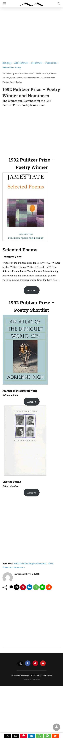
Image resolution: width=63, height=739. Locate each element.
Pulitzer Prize (51, 63)
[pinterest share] (23, 587)
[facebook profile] (27, 663)
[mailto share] (16, 587)
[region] (31, 131)
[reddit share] (49, 587)
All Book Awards (21, 63)
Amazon (31, 290)
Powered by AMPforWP (31, 679)
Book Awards (36, 63)
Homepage (6, 63)
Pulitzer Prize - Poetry (11, 67)
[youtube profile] (43, 663)
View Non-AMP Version (41, 675)
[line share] (42, 587)
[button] (7, 736)
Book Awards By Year (32, 77)
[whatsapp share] (36, 587)
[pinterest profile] (35, 663)
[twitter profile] (20, 663)
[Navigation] (3, 3)
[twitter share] (11, 586)
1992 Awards (42, 73)
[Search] (58, 3)
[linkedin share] (29, 587)
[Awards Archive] (32, 2)
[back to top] (56, 727)
